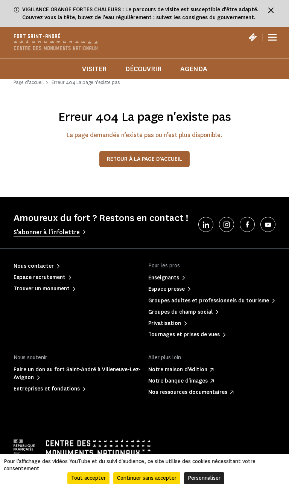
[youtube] (267, 224)
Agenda (193, 68)
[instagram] (226, 224)
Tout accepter (88, 478)
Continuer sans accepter (146, 478)
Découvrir (143, 68)
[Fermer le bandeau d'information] (270, 10)
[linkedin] (205, 224)
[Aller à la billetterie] (252, 37)
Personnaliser (204, 478)
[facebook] (247, 224)
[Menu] (272, 37)
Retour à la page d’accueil (144, 159)
